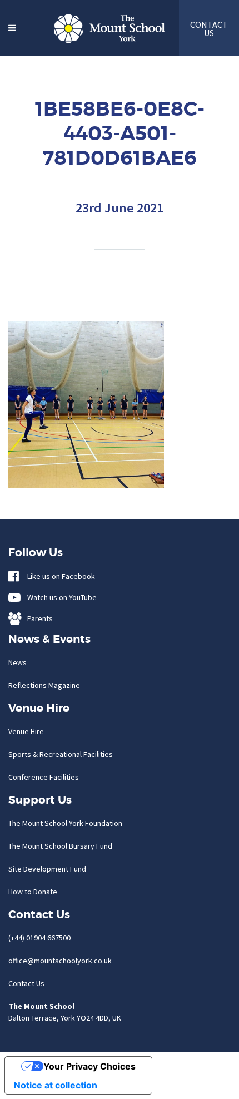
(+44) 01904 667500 (39, 938)
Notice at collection (55, 1085)
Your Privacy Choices (89, 1066)
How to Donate (32, 892)
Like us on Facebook (58, 576)
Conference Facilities (43, 777)
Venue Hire (26, 731)
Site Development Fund (47, 869)
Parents (37, 618)
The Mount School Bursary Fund (60, 846)
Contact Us (26, 983)
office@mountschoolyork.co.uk (60, 961)
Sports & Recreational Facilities (60, 754)
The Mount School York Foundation (65, 823)
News (17, 662)
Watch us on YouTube (59, 597)
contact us (209, 28)
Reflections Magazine (44, 685)
